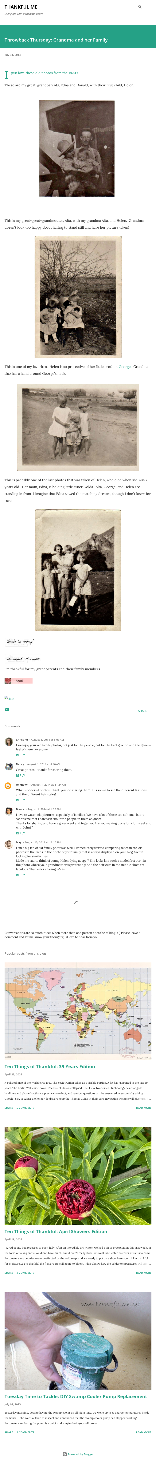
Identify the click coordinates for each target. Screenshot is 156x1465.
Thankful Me (21, 7)
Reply (20, 755)
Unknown (22, 784)
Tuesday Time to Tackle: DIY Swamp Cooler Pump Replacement (76, 1396)
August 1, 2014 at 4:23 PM (44, 809)
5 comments (25, 1108)
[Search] (140, 7)
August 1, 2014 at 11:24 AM (48, 784)
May (18, 842)
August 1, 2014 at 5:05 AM (47, 739)
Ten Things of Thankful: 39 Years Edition (50, 1066)
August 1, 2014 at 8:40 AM (43, 764)
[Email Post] (7, 711)
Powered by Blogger (80, 1454)
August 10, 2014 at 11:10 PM (43, 842)
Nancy (20, 764)
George (125, 366)
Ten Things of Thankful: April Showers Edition (56, 1231)
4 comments (25, 1432)
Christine (22, 739)
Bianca (20, 809)
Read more (143, 1108)
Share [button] (142, 711)
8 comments (25, 1272)
